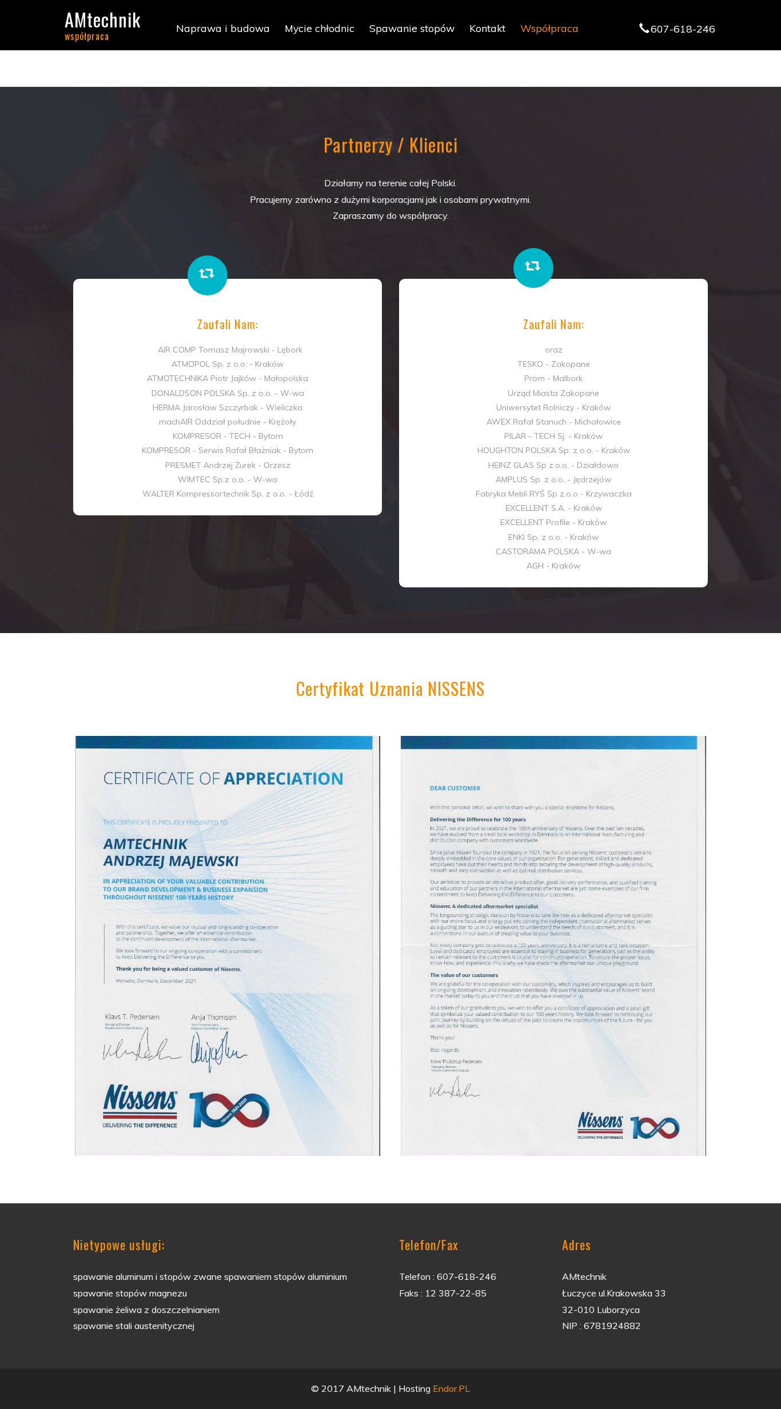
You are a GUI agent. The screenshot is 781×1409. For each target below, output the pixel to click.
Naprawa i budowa (223, 28)
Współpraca (549, 28)
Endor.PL (451, 1388)
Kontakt (487, 28)
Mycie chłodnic (319, 28)
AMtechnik (103, 23)
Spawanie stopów (412, 28)
